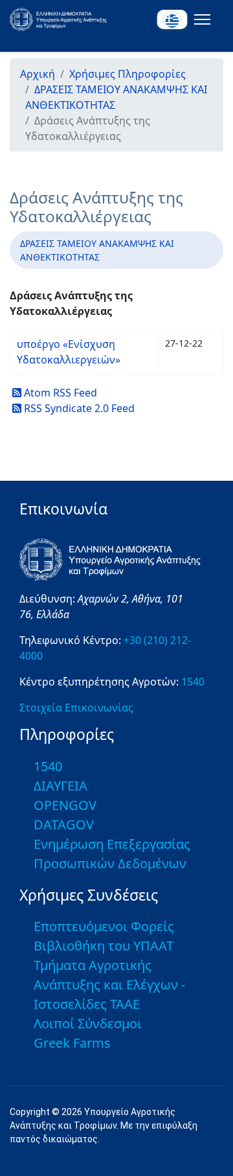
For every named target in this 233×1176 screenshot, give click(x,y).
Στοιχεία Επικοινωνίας (76, 707)
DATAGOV (64, 824)
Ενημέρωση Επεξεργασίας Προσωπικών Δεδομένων (112, 853)
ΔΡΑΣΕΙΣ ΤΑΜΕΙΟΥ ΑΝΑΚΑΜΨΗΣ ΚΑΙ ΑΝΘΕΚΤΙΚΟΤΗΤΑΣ (97, 250)
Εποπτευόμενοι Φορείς (104, 926)
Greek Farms (72, 1043)
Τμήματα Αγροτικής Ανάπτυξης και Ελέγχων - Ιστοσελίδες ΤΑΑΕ (109, 984)
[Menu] (199, 19)
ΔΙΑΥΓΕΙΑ (60, 785)
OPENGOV (65, 805)
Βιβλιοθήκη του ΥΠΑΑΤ (103, 945)
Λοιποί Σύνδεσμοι (88, 1023)
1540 (193, 681)
